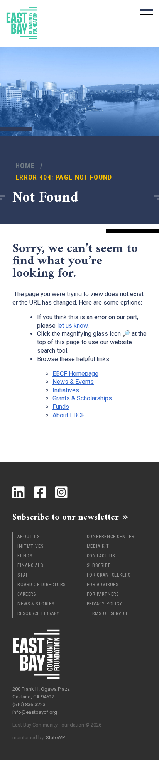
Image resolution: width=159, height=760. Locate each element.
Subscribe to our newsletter (65, 517)
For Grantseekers (108, 575)
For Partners (103, 594)
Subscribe (99, 565)
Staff (24, 575)
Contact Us (101, 555)
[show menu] (146, 12)
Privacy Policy (105, 604)
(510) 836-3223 (29, 704)
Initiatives (30, 546)
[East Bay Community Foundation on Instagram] (61, 492)
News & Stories (35, 604)
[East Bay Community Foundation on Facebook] (40, 492)
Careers (26, 594)
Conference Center (110, 536)
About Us (28, 536)
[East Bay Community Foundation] (21, 23)
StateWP (55, 737)
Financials (30, 565)
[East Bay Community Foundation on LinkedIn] (18, 492)
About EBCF (68, 415)
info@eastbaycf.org (34, 712)
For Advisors (103, 584)
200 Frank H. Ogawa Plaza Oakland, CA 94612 (41, 693)
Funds (24, 555)
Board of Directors (41, 584)
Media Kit (98, 546)
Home (25, 166)
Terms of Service (108, 613)
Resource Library (38, 613)
